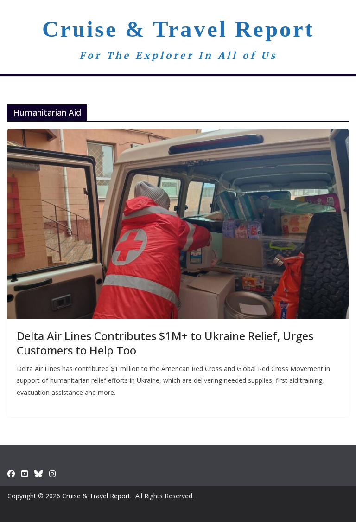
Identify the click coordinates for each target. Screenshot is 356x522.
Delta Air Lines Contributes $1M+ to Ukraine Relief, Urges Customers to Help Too (165, 343)
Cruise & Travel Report (178, 29)
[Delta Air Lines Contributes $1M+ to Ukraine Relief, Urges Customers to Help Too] (178, 224)
